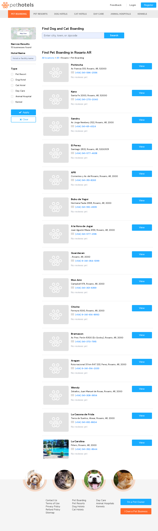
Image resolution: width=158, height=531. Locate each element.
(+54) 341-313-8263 (85, 180)
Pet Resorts (40, 14)
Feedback (116, 5)
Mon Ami (76, 280)
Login (132, 5)
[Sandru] (56, 126)
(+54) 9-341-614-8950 (87, 314)
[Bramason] (56, 341)
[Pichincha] (56, 72)
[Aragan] (56, 368)
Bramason (77, 333)
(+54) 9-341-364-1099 (87, 260)
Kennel (19, 101)
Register (148, 5)
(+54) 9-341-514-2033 (87, 368)
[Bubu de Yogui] (56, 207)
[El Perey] (56, 153)
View (142, 66)
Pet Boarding (19, 14)
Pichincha (77, 64)
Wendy (75, 387)
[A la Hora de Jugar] (56, 234)
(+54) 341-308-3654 (86, 395)
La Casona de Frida (82, 414)
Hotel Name (18, 53)
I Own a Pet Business (136, 511)
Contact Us (51, 500)
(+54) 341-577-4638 (86, 153)
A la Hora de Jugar (82, 226)
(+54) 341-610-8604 (86, 422)
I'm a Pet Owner (136, 502)
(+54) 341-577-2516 (86, 234)
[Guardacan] (56, 260)
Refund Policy (53, 509)
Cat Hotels (80, 14)
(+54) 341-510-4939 (86, 207)
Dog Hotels (60, 14)
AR (57, 57)
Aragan (75, 360)
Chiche (75, 306)
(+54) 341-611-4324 (85, 126)
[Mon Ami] (56, 287)
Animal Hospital (23, 96)
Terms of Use (53, 503)
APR (73, 172)
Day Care (99, 14)
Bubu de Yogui (79, 199)
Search (114, 35)
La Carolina (77, 441)
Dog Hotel (21, 79)
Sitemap (50, 512)
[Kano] (56, 99)
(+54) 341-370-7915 (85, 341)
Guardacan (78, 253)
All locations (48, 57)
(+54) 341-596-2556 (86, 72)
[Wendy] (56, 395)
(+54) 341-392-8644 (86, 449)
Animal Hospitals (121, 14)
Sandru (75, 118)
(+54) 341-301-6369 (85, 287)
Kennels (142, 14)
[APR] (56, 180)
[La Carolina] (56, 449)
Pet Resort (21, 74)
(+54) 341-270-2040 (86, 99)
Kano (74, 91)
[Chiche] (56, 314)
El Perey (76, 145)
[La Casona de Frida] (56, 422)
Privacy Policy (53, 506)
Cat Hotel (20, 85)
